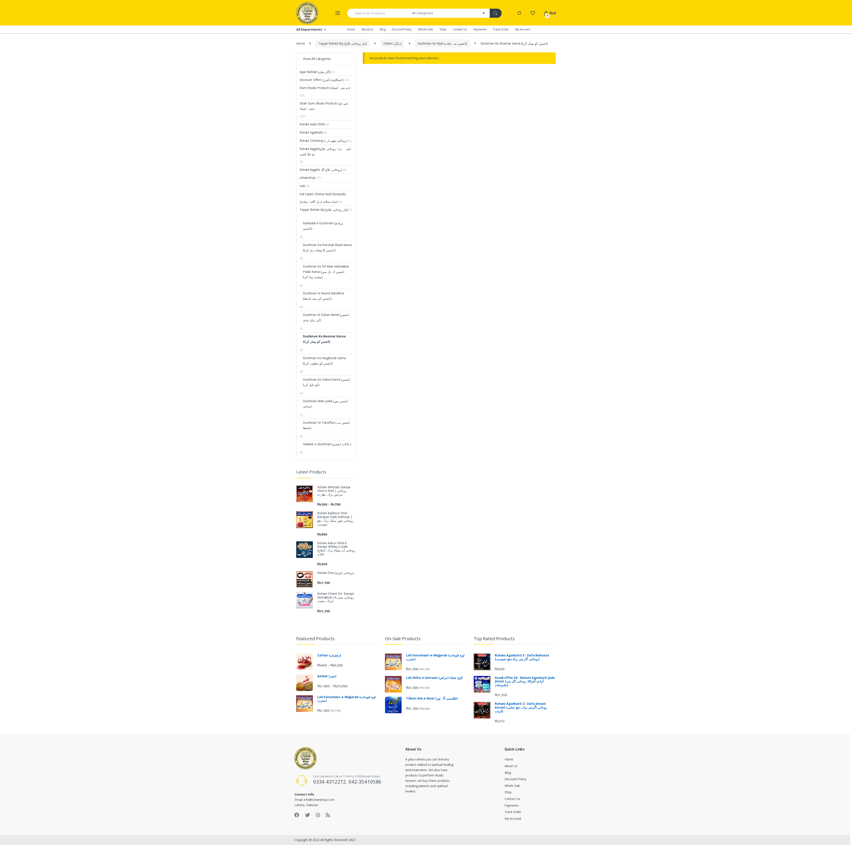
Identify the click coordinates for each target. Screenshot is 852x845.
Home (351, 29)
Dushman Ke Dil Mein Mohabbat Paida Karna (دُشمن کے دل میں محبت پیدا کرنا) (326, 271)
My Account (522, 29)
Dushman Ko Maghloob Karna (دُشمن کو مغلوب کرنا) (324, 360)
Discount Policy (402, 29)
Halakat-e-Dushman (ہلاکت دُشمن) (327, 444)
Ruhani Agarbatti (313, 132)
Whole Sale (425, 29)
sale (304, 186)
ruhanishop (310, 177)
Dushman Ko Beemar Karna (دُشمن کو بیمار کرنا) (324, 339)
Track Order (501, 29)
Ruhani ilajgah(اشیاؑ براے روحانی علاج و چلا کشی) (325, 151)
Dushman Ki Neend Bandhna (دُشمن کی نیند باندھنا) (323, 296)
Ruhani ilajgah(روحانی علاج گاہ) (321, 169)
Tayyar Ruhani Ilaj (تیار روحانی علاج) (342, 43)
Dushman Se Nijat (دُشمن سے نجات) (442, 43)
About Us (367, 29)
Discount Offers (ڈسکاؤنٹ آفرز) (321, 80)
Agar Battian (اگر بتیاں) (315, 72)
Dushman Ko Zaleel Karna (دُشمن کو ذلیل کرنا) (326, 382)
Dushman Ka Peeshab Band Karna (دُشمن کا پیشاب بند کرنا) (327, 247)
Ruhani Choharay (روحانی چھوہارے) (323, 140)
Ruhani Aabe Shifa (314, 124)
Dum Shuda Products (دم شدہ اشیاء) (325, 88)
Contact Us (460, 29)
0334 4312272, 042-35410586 (347, 781)
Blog (382, 29)
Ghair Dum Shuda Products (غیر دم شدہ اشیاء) (324, 106)
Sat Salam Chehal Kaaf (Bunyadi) (323, 194)
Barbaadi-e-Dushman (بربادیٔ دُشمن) (323, 225)
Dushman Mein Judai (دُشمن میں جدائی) (325, 403)
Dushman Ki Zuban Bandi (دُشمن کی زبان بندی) (326, 317)
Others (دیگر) (392, 43)
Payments (480, 29)
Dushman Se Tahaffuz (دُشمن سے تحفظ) (326, 425)
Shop (443, 29)
